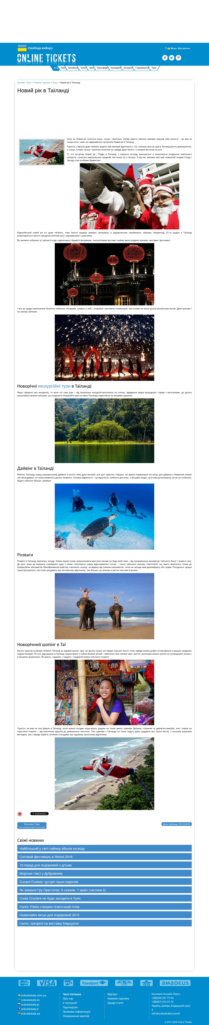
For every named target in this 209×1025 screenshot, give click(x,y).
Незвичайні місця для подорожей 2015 (49, 914)
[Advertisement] (92, 21)
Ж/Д (56, 68)
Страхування (142, 68)
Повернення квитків (76, 1016)
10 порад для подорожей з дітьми (45, 865)
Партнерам (70, 1007)
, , (171, 1008)
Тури (154, 68)
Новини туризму (42, 82)
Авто (91, 68)
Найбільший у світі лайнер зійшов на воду (52, 848)
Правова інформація (76, 1011)
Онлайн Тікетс (24, 82)
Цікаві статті (115, 1003)
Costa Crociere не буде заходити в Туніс (50, 898)
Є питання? (70, 1003)
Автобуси (73, 68)
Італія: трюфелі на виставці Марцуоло (49, 923)
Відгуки (112, 994)
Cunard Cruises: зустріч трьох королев (48, 881)
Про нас (68, 998)
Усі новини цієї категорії (32, 827)
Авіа (63, 68)
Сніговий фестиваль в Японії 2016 (46, 856)
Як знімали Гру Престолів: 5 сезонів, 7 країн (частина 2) (62, 889)
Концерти (116, 68)
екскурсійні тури (54, 386)
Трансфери (102, 68)
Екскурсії (128, 68)
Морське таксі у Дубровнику (41, 873)
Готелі (84, 68)
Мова (172, 48)
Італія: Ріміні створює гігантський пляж (49, 906)
